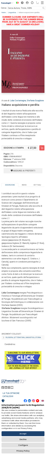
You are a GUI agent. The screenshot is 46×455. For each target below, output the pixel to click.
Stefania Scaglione (35, 100)
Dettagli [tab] (37, 185)
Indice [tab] (24, 185)
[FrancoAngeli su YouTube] (12, 388)
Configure (23, 445)
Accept (23, 433)
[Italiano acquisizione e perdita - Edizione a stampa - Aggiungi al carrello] (41, 147)
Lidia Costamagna (18, 100)
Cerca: (4, 8)
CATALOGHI (8, 396)
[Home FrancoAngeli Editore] (7, 3)
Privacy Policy (23, 451)
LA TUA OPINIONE (11, 393)
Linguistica (12, 12)
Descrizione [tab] (10, 185)
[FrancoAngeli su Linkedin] (6, 388)
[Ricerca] (43, 8)
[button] (17, 3)
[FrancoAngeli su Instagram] (9, 388)
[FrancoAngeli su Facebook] (3, 388)
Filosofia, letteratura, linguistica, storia (23, 337)
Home (4, 12)
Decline (23, 439)
